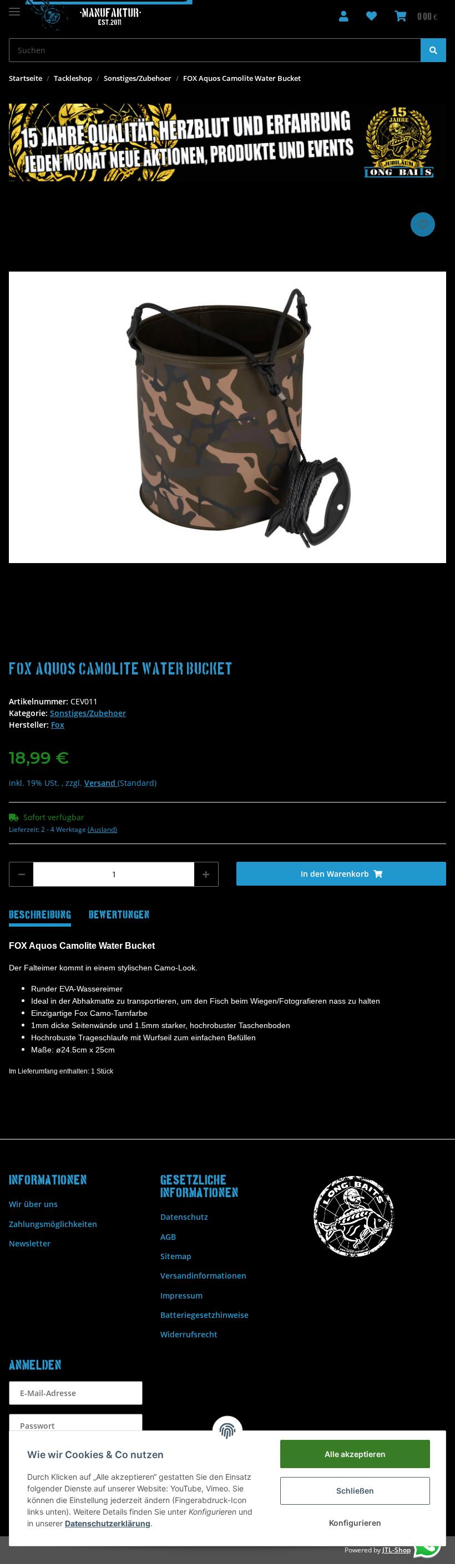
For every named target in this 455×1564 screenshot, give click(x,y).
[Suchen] (433, 50)
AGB (168, 1236)
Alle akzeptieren (355, 1454)
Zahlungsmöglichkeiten (53, 1224)
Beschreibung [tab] (40, 915)
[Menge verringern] (21, 874)
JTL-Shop (396, 1550)
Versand (101, 783)
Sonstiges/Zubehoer (88, 713)
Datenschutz (184, 1217)
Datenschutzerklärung (107, 1523)
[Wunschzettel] (371, 16)
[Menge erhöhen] (206, 874)
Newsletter (29, 1243)
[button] (343, 16)
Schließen (355, 1490)
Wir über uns (33, 1204)
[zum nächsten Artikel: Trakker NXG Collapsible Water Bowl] (434, 78)
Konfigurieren (355, 1522)
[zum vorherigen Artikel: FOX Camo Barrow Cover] (412, 78)
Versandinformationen (203, 1275)
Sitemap (175, 1256)
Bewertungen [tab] (119, 915)
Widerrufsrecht (189, 1334)
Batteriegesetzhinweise (204, 1315)
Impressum (181, 1295)
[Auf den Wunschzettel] (423, 224)
